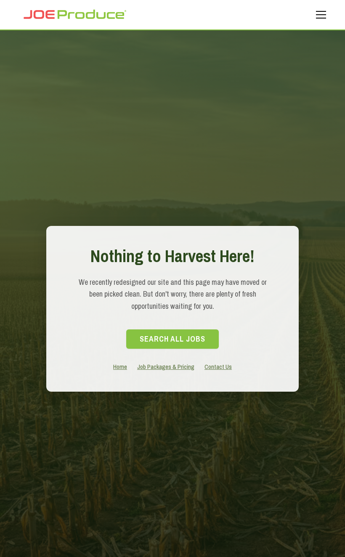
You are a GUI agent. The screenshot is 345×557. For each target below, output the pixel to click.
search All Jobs (172, 339)
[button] (319, 15)
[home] (74, 14)
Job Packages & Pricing (165, 366)
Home (120, 366)
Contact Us (218, 366)
